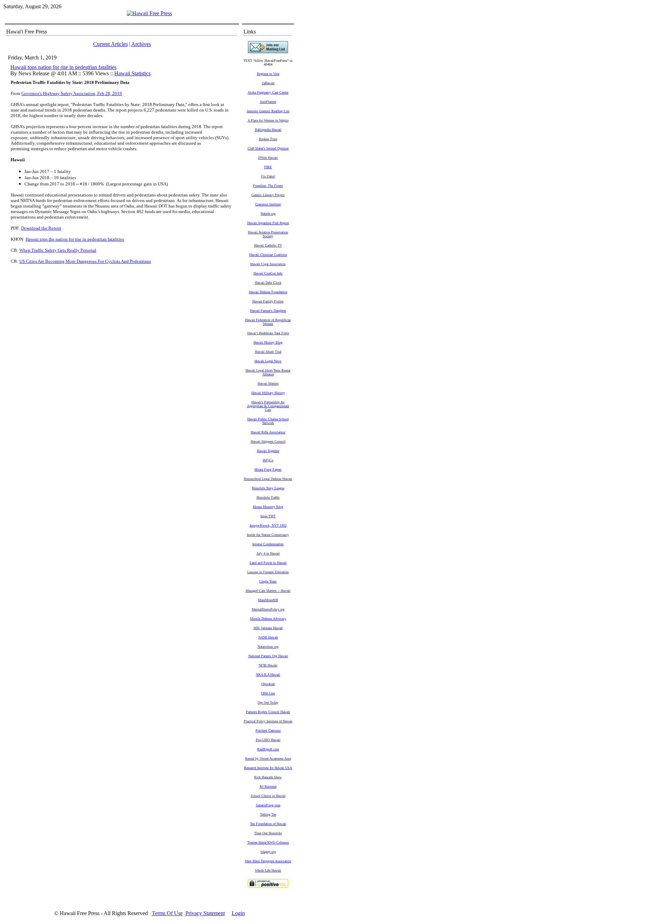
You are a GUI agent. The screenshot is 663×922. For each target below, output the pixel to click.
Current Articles (110, 44)
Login (238, 913)
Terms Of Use (167, 913)
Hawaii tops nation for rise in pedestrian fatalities (63, 67)
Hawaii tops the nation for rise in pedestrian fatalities (75, 239)
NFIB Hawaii (268, 665)
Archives (141, 44)
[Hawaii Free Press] (149, 13)
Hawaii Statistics (132, 73)
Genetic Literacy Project (268, 195)
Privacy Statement (205, 913)
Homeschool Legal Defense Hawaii (268, 479)
